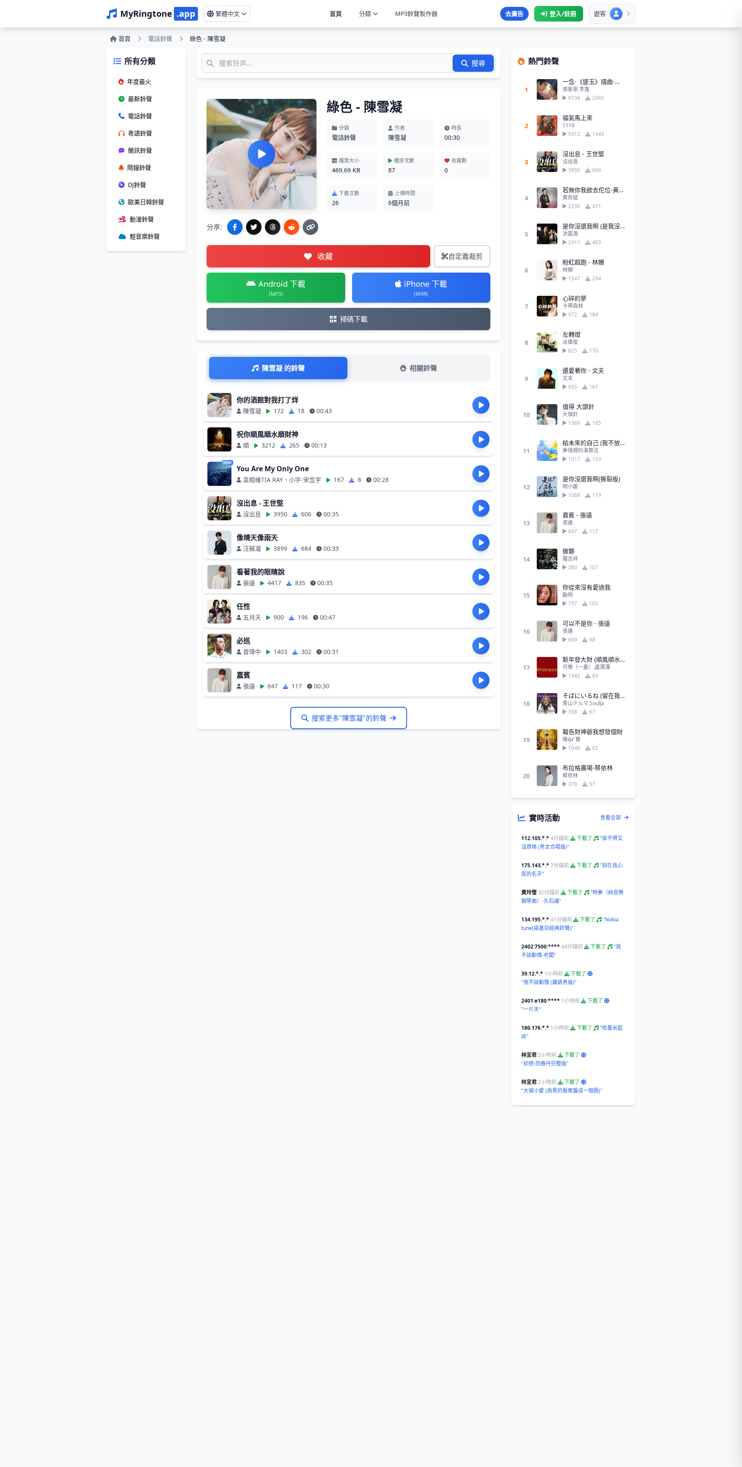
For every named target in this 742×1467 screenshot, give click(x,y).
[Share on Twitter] (254, 227)
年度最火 (139, 81)
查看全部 (611, 817)
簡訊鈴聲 (140, 150)
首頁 (336, 13)
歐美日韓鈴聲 (146, 202)
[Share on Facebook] (235, 227)
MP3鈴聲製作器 (416, 13)
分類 (365, 13)
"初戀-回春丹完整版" (545, 1063)
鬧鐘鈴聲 (139, 167)
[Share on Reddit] (291, 227)
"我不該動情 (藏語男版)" (549, 982)
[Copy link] (310, 227)
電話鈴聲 (160, 38)
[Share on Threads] (272, 227)
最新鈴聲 (140, 99)
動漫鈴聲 (142, 219)
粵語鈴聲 (140, 133)
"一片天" (531, 1009)
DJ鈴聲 (137, 185)
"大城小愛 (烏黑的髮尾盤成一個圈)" (561, 1090)
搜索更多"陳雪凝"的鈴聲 (349, 718)
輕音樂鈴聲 (145, 236)
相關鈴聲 (423, 368)
